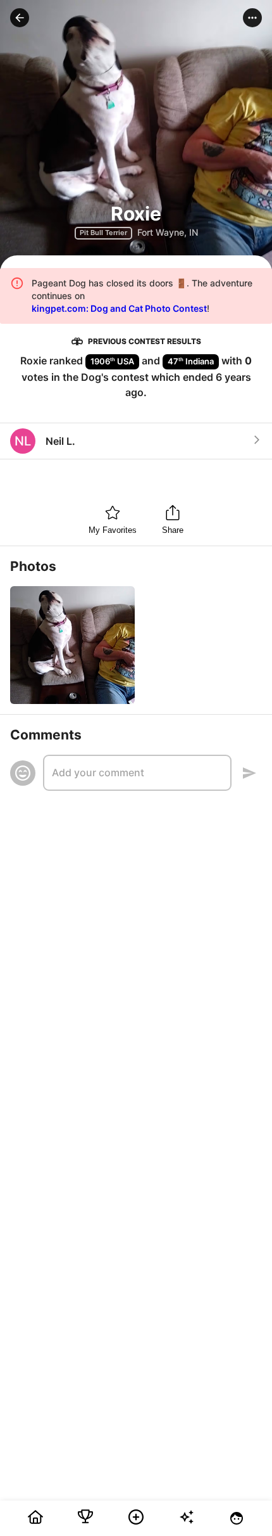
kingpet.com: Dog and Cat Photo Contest (119, 308)
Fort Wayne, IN (167, 232)
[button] (19, 17)
